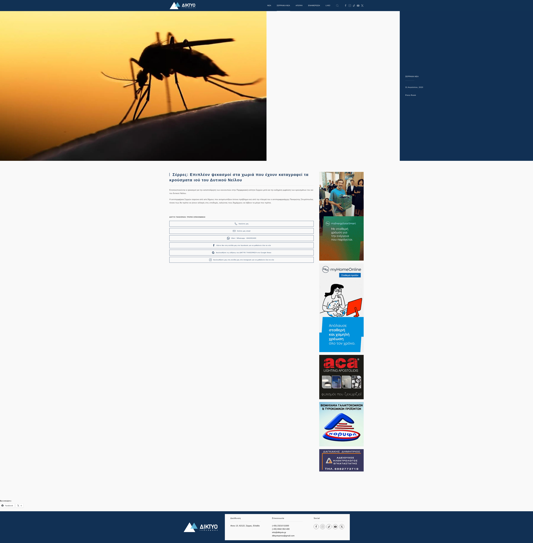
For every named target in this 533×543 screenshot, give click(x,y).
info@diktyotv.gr (279, 532)
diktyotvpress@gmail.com (283, 536)
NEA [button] (269, 6)
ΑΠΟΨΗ (299, 6)
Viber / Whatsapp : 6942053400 (243, 238)
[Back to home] (183, 5)
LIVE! (328, 6)
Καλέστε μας (244, 224)
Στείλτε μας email (243, 231)
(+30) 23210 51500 (280, 526)
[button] (337, 5)
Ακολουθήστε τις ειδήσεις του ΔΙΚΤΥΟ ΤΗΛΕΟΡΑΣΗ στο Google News (243, 252)
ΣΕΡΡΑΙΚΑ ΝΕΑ (283, 6)
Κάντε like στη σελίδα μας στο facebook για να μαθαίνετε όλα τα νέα (244, 245)
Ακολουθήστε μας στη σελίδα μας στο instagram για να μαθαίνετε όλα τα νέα (243, 260)
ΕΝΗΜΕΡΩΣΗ (314, 6)
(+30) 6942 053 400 (281, 529)
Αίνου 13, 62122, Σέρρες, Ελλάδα (245, 526)
